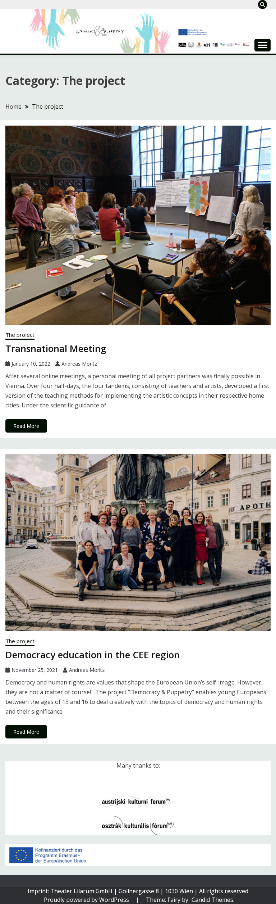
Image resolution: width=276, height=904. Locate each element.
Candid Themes (212, 900)
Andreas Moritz (79, 363)
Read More (26, 425)
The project (19, 334)
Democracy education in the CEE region (92, 654)
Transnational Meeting (55, 348)
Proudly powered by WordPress (87, 900)
